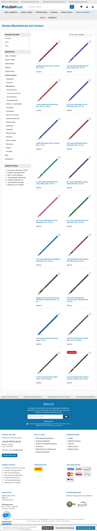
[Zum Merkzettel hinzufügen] (59, 42)
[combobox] (48, 7)
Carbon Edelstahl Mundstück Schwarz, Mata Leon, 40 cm (78, 378)
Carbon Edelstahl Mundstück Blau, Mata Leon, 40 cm (78, 67)
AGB (37, 425)
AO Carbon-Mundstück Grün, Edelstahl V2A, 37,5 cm (78, 221)
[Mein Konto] (87, 7)
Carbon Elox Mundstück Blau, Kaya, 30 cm (47, 339)
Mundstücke (10, 86)
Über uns (71, 443)
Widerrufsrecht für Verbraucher (46, 449)
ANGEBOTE (9, 159)
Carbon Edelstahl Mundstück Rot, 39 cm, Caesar (47, 105)
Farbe (7, 42)
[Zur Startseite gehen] (12, 6)
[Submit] (66, 417)
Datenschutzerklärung (43, 441)
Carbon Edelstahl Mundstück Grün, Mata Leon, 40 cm (47, 183)
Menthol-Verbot (73, 449)
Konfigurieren (47, 528)
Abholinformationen (74, 441)
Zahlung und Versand (42, 452)
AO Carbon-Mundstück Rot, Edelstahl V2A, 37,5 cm (77, 144)
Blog (6, 155)
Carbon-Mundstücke (14, 93)
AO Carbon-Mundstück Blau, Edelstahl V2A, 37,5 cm (77, 183)
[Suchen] (72, 7)
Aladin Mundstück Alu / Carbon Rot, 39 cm (48, 67)
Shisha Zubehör (11, 75)
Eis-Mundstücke (12, 97)
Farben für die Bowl (12, 115)
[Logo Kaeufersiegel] (71, 504)
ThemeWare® (66, 521)
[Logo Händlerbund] (82, 504)
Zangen (8, 148)
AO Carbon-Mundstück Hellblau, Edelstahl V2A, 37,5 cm (48, 260)
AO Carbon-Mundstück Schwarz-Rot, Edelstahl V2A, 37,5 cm (78, 300)
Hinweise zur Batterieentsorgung (46, 443)
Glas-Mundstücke (12, 100)
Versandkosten (44, 519)
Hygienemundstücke (12, 118)
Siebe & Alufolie (11, 140)
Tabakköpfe (10, 79)
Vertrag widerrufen (9, 455)
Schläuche (9, 82)
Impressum (39, 446)
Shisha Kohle (9, 71)
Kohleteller (9, 129)
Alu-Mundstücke (12, 90)
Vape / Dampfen (11, 56)
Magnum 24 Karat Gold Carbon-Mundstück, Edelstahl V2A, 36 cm (48, 300)
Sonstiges (9, 151)
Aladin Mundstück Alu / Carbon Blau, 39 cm (48, 144)
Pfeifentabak (9, 64)
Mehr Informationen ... (25, 529)
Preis (6, 46)
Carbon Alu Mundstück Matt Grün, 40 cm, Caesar (47, 378)
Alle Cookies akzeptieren (85, 528)
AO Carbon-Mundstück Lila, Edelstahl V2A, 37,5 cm (77, 105)
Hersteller (8, 38)
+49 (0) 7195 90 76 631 (11, 441)
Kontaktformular (18, 450)
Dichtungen (9, 107)
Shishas (8, 67)
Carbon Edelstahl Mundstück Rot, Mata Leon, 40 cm (78, 260)
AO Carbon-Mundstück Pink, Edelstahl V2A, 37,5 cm (47, 221)
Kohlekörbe (9, 126)
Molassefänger (11, 133)
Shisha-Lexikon (73, 446)
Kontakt (70, 438)
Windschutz (10, 144)
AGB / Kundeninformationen (44, 438)
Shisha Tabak (10, 60)
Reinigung (9, 137)
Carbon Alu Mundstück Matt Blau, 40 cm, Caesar (77, 339)
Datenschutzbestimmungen (44, 423)
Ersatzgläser (10, 111)
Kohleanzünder (10, 122)
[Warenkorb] (92, 7)
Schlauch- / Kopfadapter (14, 104)
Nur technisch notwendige (65, 528)
